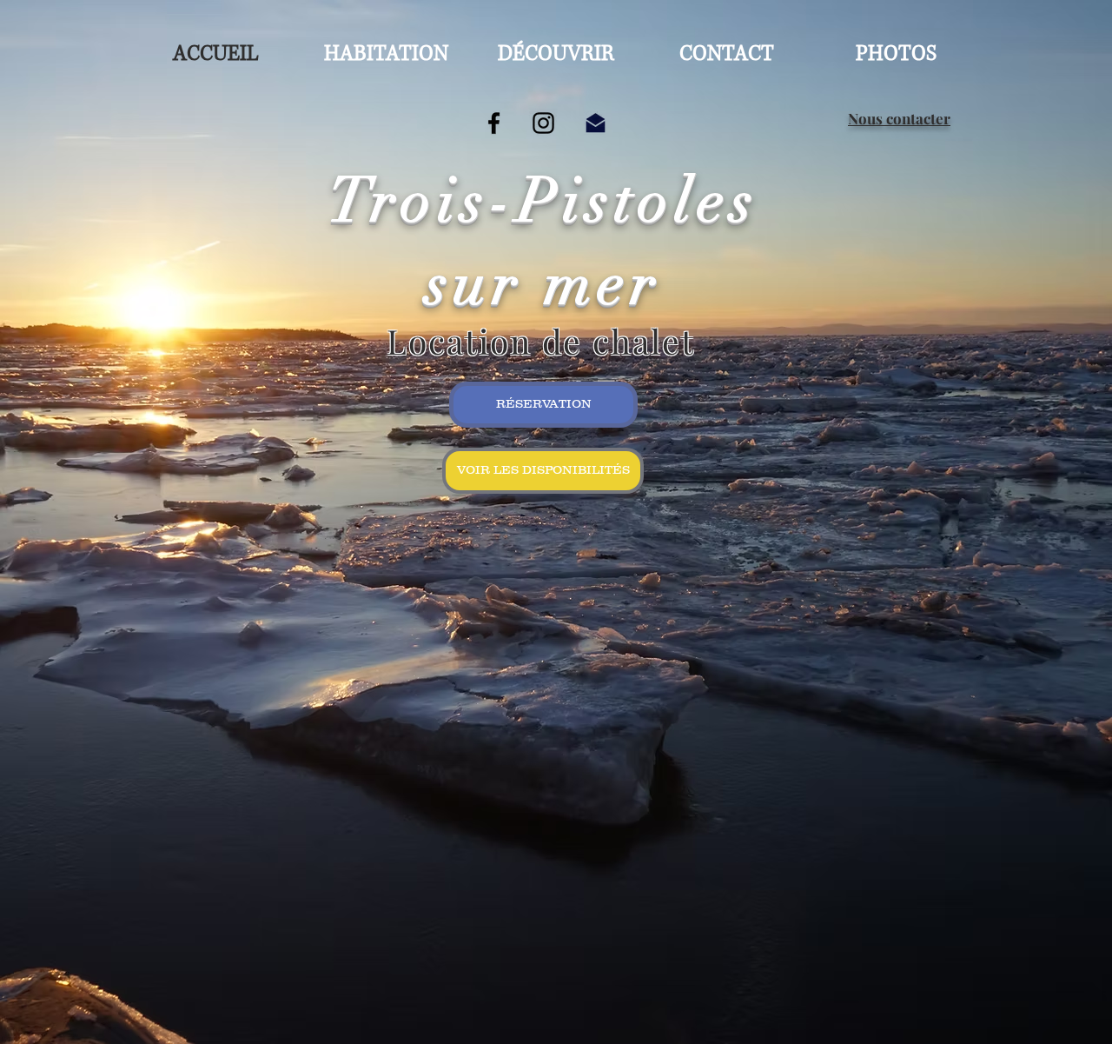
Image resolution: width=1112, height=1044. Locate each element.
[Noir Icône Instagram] (543, 123)
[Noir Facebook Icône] (494, 123)
